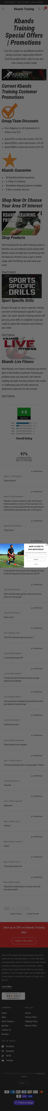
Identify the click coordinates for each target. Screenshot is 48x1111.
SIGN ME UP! (36, 559)
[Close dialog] (46, 545)
